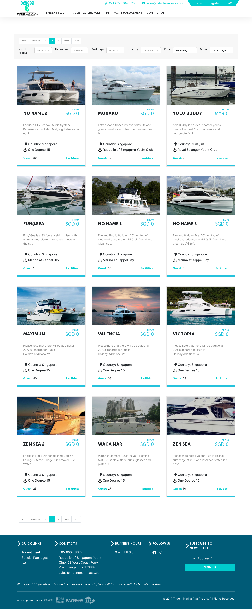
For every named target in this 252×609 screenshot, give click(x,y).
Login (198, 3)
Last (76, 40)
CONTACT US (155, 12)
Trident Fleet (30, 552)
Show (203, 49)
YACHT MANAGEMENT (128, 12)
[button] (43, 50)
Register (214, 3)
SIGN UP (210, 567)
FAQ (229, 3)
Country (133, 49)
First (23, 40)
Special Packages (34, 558)
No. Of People (23, 51)
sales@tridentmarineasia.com (80, 573)
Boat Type (97, 49)
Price (167, 49)
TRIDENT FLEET (55, 12)
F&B (106, 12)
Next (66, 40)
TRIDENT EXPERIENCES (85, 12)
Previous (35, 40)
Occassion (62, 49)
